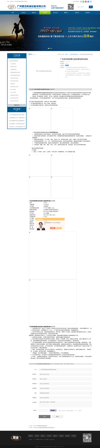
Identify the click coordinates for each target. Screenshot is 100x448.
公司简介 (23, 12)
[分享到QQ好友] (91, 1)
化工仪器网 (46, 439)
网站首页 (30, 435)
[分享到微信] (83, 1)
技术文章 (55, 12)
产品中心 (66, 54)
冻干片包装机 (13, 92)
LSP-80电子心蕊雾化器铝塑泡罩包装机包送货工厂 (44, 427)
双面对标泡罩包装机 (14, 80)
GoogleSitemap (51, 439)
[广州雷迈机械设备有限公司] (40, 7)
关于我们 (73, 435)
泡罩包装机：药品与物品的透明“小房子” (17, 127)
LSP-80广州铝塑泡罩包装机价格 (40, 425)
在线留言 (77, 12)
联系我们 (87, 12)
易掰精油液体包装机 (14, 95)
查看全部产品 (16, 105)
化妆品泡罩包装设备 (13, 60)
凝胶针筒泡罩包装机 (14, 100)
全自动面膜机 (13, 63)
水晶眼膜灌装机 (13, 69)
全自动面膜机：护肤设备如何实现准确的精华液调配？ (17, 124)
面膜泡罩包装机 (13, 66)
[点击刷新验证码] (53, 410)
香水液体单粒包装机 (14, 98)
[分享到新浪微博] (86, 1)
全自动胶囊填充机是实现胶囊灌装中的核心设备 (17, 121)
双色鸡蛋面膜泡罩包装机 (15, 75)
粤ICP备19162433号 (61, 446)
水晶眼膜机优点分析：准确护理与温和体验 (17, 118)
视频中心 (66, 12)
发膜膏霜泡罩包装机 (14, 86)
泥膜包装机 (12, 83)
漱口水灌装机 (13, 89)
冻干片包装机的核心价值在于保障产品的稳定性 (17, 115)
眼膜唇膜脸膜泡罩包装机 (15, 72)
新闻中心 (34, 12)
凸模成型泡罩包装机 (14, 78)
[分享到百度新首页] (88, 1)
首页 (13, 12)
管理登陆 (37, 439)
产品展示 (45, 12)
